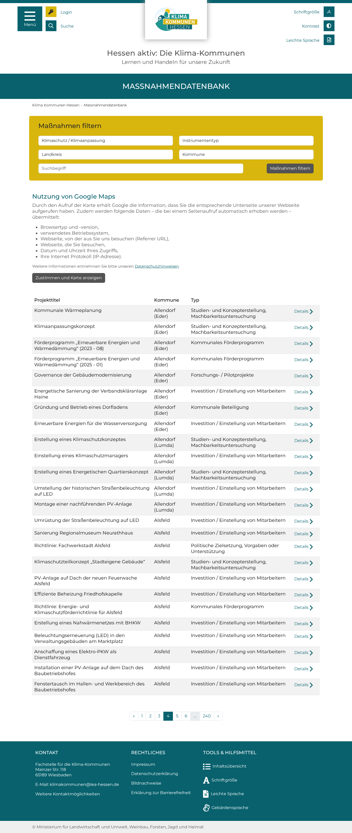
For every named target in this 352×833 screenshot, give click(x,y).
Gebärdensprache (230, 807)
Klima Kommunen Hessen (55, 105)
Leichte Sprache (227, 793)
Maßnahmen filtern (290, 168)
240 (207, 715)
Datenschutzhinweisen (157, 266)
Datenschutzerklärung (154, 773)
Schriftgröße (224, 780)
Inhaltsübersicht (230, 766)
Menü (30, 24)
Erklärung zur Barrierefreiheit (161, 792)
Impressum (143, 764)
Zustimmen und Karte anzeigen (69, 277)
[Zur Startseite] (176, 19)
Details (301, 311)
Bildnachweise (146, 783)
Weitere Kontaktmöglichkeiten (67, 794)
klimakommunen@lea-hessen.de (84, 784)
